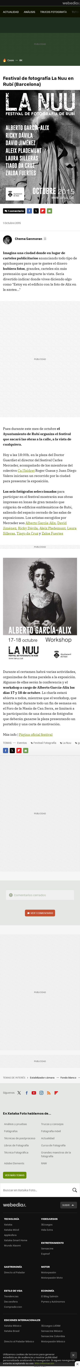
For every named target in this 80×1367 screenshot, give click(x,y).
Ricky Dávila (28, 528)
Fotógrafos (11, 1131)
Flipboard (42, 211)
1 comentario (16, 211)
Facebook (29, 211)
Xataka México (12, 1325)
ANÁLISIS (29, 12)
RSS (49, 1092)
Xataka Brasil (11, 1331)
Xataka (8, 1224)
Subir (66, 1205)
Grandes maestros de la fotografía (56, 1154)
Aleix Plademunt (52, 528)
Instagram (41, 1092)
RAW (44, 1163)
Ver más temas (14, 1175)
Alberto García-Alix (40, 523)
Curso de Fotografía (53, 1145)
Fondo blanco (68, 1077)
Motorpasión (48, 1272)
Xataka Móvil (11, 1229)
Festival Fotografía (44, 743)
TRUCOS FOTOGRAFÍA (53, 12)
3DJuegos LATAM (50, 1325)
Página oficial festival (35, 734)
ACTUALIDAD (11, 12)
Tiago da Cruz (27, 533)
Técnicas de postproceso (19, 1138)
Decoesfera (11, 1301)
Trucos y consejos (52, 1124)
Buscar (74, 1190)
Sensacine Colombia (53, 1336)
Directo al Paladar (14, 1272)
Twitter (36, 211)
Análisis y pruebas (15, 1124)
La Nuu (67, 743)
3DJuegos (46, 1224)
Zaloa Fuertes (52, 533)
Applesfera (10, 1235)
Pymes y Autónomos (53, 1301)
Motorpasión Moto (52, 1277)
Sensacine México (52, 1331)
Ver (42, 913)
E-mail (49, 211)
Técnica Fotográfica (16, 1152)
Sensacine (47, 1248)
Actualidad (48, 1138)
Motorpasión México (53, 1341)
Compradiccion (13, 1306)
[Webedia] (71, 3)
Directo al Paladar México (19, 1341)
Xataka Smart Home (15, 1240)
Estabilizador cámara (42, 1077)
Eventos (22, 743)
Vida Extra (47, 1229)
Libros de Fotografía (16, 1145)
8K (20, 60)
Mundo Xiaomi (12, 1245)
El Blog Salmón (49, 1296)
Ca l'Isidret (26, 470)
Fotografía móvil (51, 1131)
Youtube (34, 1092)
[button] (30, 238)
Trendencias (11, 1296)
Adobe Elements (14, 1163)
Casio (10, 60)
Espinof (45, 1253)
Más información (44, 1363)
